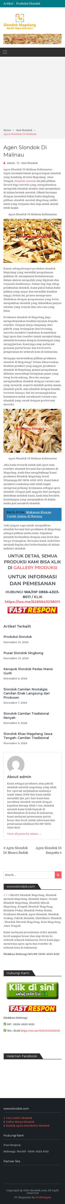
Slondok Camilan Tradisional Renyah (26, 716)
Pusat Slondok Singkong (23, 653)
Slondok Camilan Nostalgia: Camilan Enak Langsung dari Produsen (26, 693)
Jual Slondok (29, 163)
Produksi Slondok (17, 637)
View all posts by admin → (24, 833)
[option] (39, 5)
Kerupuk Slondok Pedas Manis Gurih (28, 671)
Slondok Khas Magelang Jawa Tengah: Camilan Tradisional (27, 736)
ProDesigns (43, 1197)
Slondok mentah (25, 181)
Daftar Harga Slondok (20, 1121)
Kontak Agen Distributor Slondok (28, 1125)
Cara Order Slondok (19, 1118)
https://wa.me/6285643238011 (32, 602)
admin (11, 163)
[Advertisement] (32, 94)
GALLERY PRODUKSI (35, 567)
